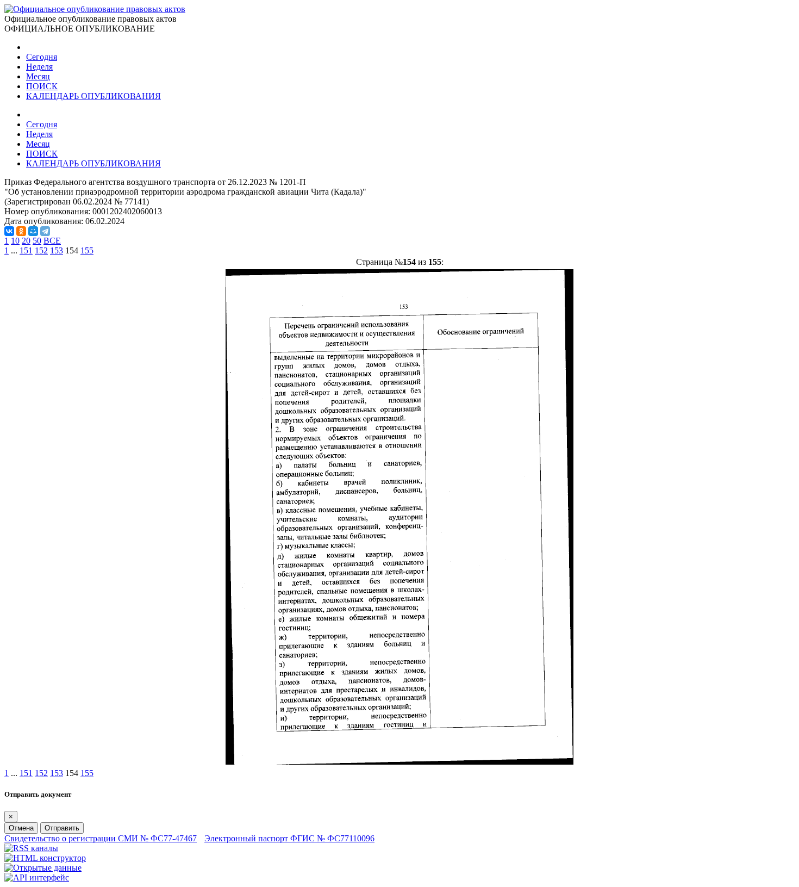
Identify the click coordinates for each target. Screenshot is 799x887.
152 (41, 250)
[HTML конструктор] (45, 858)
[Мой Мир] (33, 231)
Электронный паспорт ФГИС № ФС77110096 (289, 838)
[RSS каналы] (31, 848)
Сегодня (41, 56)
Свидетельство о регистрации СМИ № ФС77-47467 (100, 838)
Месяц (38, 76)
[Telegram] (45, 231)
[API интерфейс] (36, 877)
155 (86, 250)
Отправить (62, 828)
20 (26, 240)
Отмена (21, 828)
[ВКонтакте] (9, 231)
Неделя (39, 66)
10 (15, 240)
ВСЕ (52, 240)
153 (56, 250)
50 (37, 240)
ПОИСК (42, 86)
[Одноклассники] (21, 231)
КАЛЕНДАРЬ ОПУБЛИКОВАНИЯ (93, 96)
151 (26, 250)
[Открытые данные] (43, 867)
